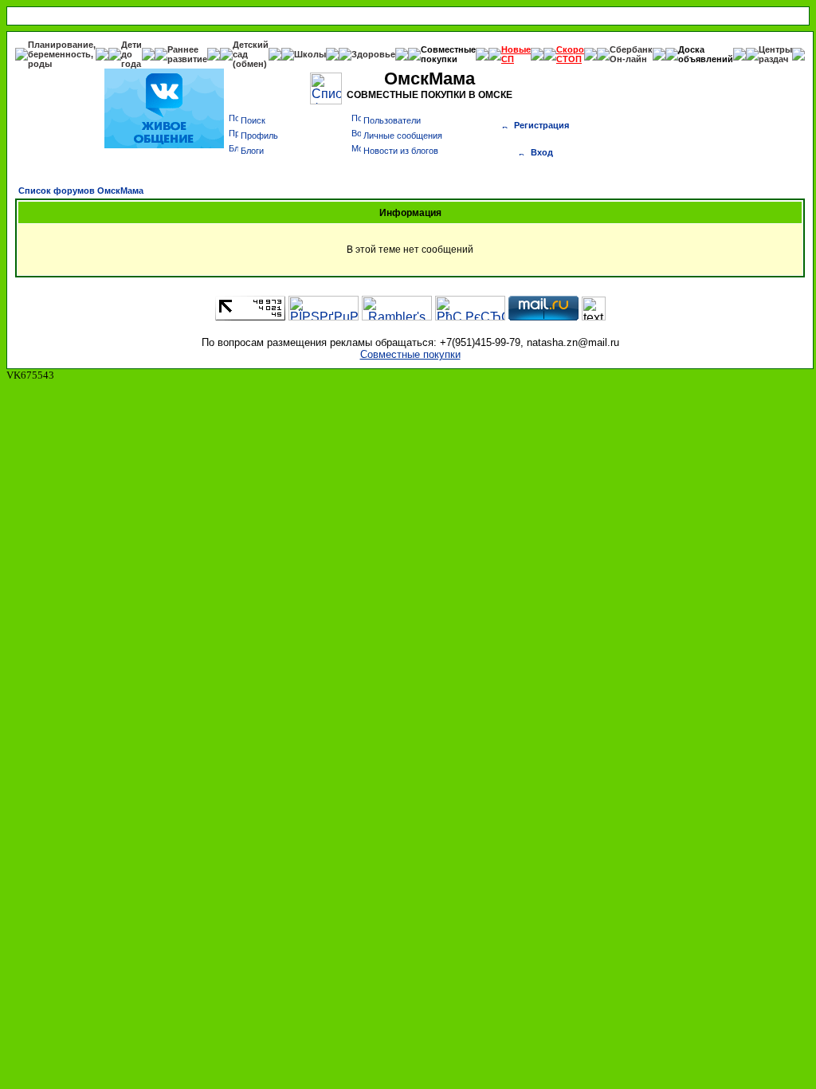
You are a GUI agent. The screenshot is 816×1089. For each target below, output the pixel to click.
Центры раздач (775, 54)
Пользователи (392, 120)
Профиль (259, 135)
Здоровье (373, 54)
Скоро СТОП (570, 54)
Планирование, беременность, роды (62, 54)
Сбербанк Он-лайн (631, 54)
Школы (310, 54)
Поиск (253, 120)
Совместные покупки (448, 54)
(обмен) (250, 64)
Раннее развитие (187, 54)
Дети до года (131, 54)
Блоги (252, 150)
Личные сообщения (402, 135)
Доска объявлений (705, 54)
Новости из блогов (400, 150)
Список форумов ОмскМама (80, 190)
